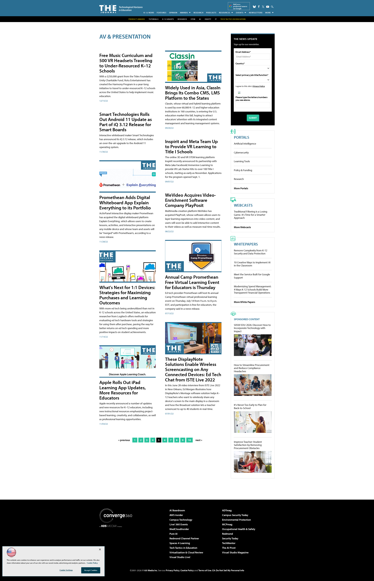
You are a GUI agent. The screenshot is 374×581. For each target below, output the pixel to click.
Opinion (173, 12)
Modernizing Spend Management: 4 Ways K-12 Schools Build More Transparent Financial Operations (252, 289)
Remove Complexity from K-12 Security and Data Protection (250, 252)
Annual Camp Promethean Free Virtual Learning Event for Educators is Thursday (192, 282)
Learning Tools (242, 161)
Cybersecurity (241, 152)
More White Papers (244, 302)
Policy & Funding (243, 170)
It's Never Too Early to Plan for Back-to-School (250, 406)
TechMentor (228, 543)
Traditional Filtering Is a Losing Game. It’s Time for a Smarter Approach (250, 214)
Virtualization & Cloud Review (186, 552)
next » (198, 440)
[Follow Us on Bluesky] (254, 6)
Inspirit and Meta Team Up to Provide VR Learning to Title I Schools (191, 146)
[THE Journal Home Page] (121, 8)
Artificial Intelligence (245, 143)
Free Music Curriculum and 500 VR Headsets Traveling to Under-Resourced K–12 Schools (126, 63)
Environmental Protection (236, 519)
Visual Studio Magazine (235, 552)
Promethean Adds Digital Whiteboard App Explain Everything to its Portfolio (125, 202)
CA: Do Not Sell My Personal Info (228, 570)
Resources (224, 12)
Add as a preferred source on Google (240, 6)
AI (200, 19)
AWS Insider (176, 515)
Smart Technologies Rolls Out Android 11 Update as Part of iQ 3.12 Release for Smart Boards (125, 122)
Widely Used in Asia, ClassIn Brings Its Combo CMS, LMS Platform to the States (192, 93)
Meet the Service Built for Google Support (252, 276)
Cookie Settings (66, 570)
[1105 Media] (116, 542)
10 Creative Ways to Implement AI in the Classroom (252, 264)
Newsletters (256, 12)
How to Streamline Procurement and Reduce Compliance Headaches (251, 368)
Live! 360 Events (178, 524)
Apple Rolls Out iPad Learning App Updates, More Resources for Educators (122, 390)
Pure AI (173, 533)
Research (199, 12)
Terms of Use (204, 570)
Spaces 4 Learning (179, 543)
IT (216, 19)
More (268, 12)
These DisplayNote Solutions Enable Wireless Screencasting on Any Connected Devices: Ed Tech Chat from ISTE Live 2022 (193, 369)
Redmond (227, 533)
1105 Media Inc (149, 570)
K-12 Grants (168, 19)
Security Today (230, 538)
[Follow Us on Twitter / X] (263, 7)
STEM (193, 19)
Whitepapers (246, 244)
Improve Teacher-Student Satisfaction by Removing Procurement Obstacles (248, 445)
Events (239, 12)
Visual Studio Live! (179, 557)
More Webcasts (242, 227)
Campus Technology (180, 519)
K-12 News (149, 12)
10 (189, 440)
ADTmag (227, 510)
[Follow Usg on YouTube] (267, 6)
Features (161, 12)
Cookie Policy (187, 570)
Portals (241, 137)
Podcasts (211, 12)
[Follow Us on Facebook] (258, 6)
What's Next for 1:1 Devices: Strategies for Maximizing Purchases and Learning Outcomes (127, 295)
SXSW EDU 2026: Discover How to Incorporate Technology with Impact (252, 328)
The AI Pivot (229, 547)
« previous (124, 440)
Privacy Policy (259, 86)
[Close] (100, 549)
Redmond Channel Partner (184, 538)
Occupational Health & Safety (238, 529)
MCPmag (227, 524)
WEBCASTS (243, 205)
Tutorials (154, 19)
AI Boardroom (177, 510)
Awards (184, 12)
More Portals (241, 188)
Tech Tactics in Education (183, 547)
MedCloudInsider (179, 529)
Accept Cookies (90, 570)
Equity (208, 19)
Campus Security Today (235, 515)
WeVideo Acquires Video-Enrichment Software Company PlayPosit (190, 200)
